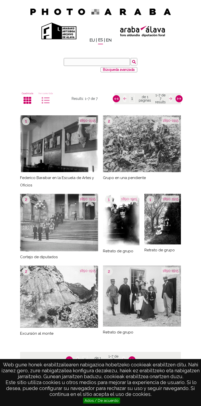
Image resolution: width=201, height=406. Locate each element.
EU (92, 40)
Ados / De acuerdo (102, 400)
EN (109, 40)
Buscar (134, 61)
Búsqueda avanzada (119, 70)
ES (100, 40)
